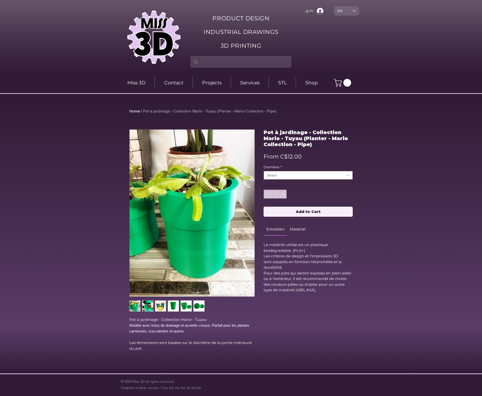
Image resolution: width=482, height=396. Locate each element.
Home (134, 111)
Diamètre (273, 167)
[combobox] (308, 175)
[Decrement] (267, 194)
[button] (343, 83)
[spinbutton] (275, 194)
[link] (275, 229)
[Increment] (283, 194)
